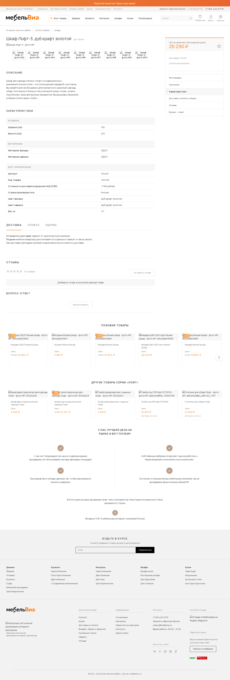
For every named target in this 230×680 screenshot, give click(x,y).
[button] (219, 357)
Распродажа (145, 18)
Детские (100, 579)
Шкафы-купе (147, 571)
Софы (9, 583)
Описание (174, 84)
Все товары (60, 18)
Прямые (10, 571)
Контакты (117, 9)
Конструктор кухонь (195, 583)
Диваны (76, 18)
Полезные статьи (103, 9)
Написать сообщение (203, 649)
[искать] (191, 18)
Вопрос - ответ (176, 112)
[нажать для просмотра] (19, 55)
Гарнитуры (190, 571)
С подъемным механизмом (64, 583)
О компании (42, 9)
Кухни (130, 18)
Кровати (89, 18)
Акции (89, 9)
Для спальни (147, 583)
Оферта (83, 636)
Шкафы (118, 18)
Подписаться (145, 550)
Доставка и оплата (58, 9)
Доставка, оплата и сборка (182, 98)
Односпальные (58, 571)
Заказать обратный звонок (172, 9)
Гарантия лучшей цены (127, 625)
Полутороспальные (61, 575)
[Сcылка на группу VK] (154, 651)
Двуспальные (58, 579)
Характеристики (177, 91)
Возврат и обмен (77, 9)
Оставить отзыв (142, 272)
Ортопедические (15, 591)
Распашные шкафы (150, 575)
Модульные (191, 575)
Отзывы (173, 105)
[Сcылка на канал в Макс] (165, 651)
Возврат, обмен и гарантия (92, 629)
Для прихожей (148, 579)
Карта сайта (122, 633)
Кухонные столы (193, 579)
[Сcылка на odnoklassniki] (160, 651)
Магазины (121, 621)
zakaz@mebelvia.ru (162, 625)
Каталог (83, 617)
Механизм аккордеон (17, 587)
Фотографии (175, 77)
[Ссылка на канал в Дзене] (170, 651)
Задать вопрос (81, 304)
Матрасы (104, 18)
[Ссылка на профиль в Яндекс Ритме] (176, 651)
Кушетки (10, 579)
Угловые (10, 575)
